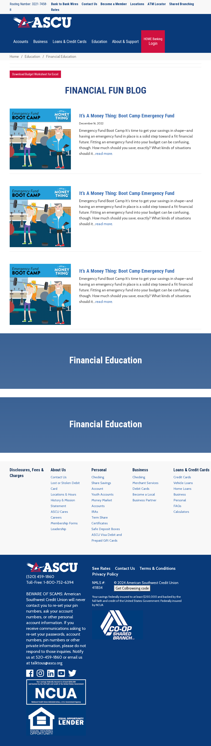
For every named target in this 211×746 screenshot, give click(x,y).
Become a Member (114, 4)
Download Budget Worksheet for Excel (35, 74)
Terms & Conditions (157, 568)
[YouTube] (61, 674)
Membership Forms (64, 523)
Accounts (20, 41)
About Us (58, 469)
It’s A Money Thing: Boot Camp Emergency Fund (126, 116)
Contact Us (89, 4)
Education (99, 41)
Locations (137, 4)
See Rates (101, 568)
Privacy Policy (105, 574)
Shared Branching (181, 4)
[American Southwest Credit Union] (52, 566)
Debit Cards (140, 489)
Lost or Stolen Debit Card (65, 486)
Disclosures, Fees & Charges (27, 472)
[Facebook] (29, 674)
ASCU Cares (59, 512)
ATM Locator (157, 4)
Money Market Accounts (101, 503)
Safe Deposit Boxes (105, 529)
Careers (56, 517)
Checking (97, 477)
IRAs (94, 512)
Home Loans (182, 489)
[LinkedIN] (50, 674)
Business (40, 41)
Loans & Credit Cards (70, 41)
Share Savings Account (101, 486)
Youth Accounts (102, 494)
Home (14, 56)
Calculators (181, 512)
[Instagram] (40, 674)
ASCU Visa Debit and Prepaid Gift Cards (106, 537)
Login (153, 41)
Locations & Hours (63, 494)
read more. (104, 153)
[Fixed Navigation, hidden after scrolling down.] (41, 22)
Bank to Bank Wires (64, 4)
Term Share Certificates (99, 520)
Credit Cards (182, 477)
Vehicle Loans (183, 483)
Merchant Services (145, 483)
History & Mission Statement (63, 503)
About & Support (125, 41)
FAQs (177, 506)
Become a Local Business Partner (144, 497)
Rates (55, 10)
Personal (99, 469)
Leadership (58, 529)
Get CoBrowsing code (132, 588)
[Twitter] (72, 674)
